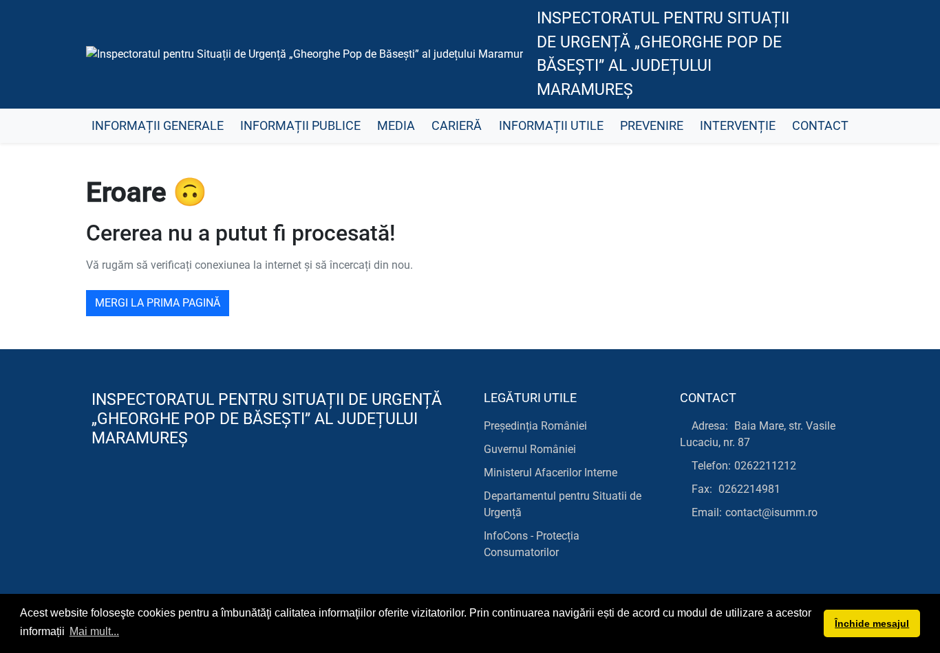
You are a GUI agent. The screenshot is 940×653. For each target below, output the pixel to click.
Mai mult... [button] (94, 631)
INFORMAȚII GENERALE (158, 126)
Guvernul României (530, 449)
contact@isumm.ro (771, 512)
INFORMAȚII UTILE (551, 126)
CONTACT (820, 126)
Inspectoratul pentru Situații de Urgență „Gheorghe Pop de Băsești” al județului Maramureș (663, 54)
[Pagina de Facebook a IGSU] (831, 54)
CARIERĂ (456, 126)
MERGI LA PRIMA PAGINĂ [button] (157, 302)
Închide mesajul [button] (872, 623)
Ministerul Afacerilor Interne (550, 472)
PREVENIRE (651, 126)
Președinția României (535, 425)
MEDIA (396, 126)
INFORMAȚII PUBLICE (300, 126)
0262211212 (765, 465)
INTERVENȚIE (738, 126)
